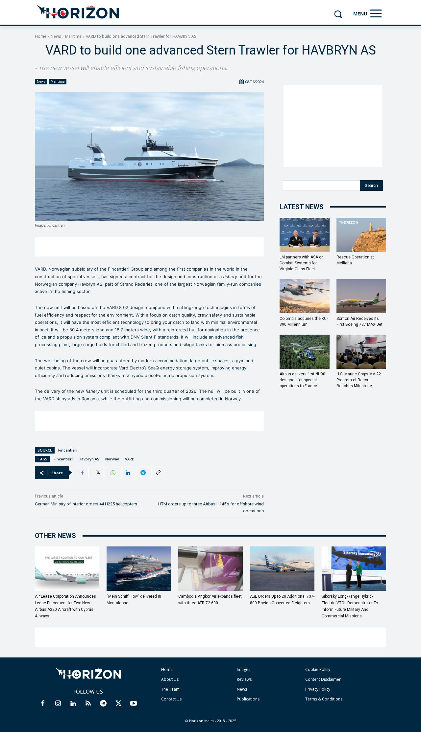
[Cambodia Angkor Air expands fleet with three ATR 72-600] (210, 568)
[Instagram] (58, 704)
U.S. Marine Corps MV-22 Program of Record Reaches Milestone (358, 380)
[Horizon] (78, 12)
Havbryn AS (89, 458)
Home (40, 36)
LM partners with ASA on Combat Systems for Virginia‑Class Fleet (302, 263)
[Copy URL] (157, 472)
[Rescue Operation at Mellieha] (361, 235)
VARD (130, 458)
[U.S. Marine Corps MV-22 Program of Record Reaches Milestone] (361, 352)
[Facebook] (82, 472)
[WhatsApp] (112, 472)
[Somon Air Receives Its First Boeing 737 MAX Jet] (361, 296)
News (56, 36)
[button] (338, 14)
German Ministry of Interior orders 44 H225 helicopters (86, 503)
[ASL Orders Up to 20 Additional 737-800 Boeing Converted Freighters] (282, 568)
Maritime (73, 36)
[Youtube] (133, 704)
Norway (112, 458)
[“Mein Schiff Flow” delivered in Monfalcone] (139, 568)
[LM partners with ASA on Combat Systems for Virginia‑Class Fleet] (305, 235)
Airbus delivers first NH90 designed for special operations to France (302, 380)
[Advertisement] (149, 246)
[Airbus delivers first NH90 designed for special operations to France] (305, 352)
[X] (97, 472)
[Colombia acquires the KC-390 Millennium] (305, 296)
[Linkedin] (127, 472)
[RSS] (88, 704)
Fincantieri (67, 450)
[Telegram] (142, 472)
